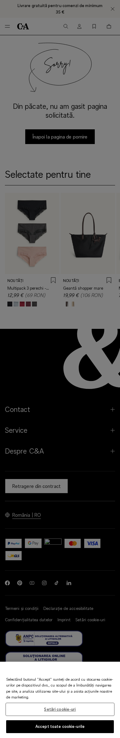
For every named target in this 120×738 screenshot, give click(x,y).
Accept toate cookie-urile (60, 726)
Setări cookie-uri (60, 709)
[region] (60, 700)
